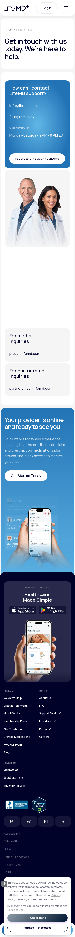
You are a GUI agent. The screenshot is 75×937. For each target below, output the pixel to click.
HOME (8, 30)
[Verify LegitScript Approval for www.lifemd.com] (39, 805)
